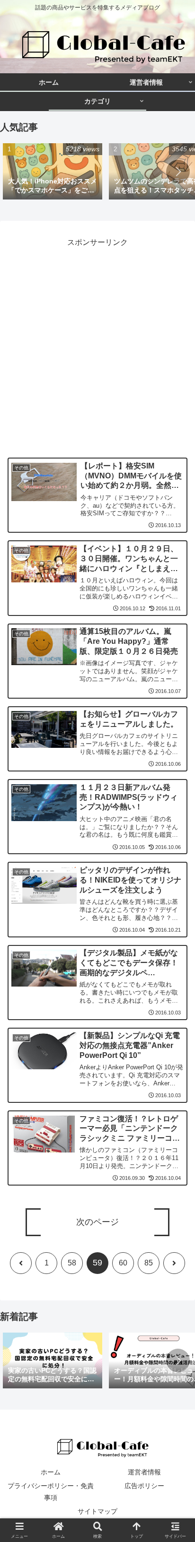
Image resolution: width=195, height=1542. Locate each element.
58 (72, 1263)
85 (148, 1263)
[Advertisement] (97, 346)
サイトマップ (97, 1511)
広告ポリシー (144, 1486)
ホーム (51, 1472)
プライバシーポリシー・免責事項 (51, 1491)
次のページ (97, 1222)
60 (123, 1263)
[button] (178, 171)
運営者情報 (144, 1472)
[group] (52, 172)
